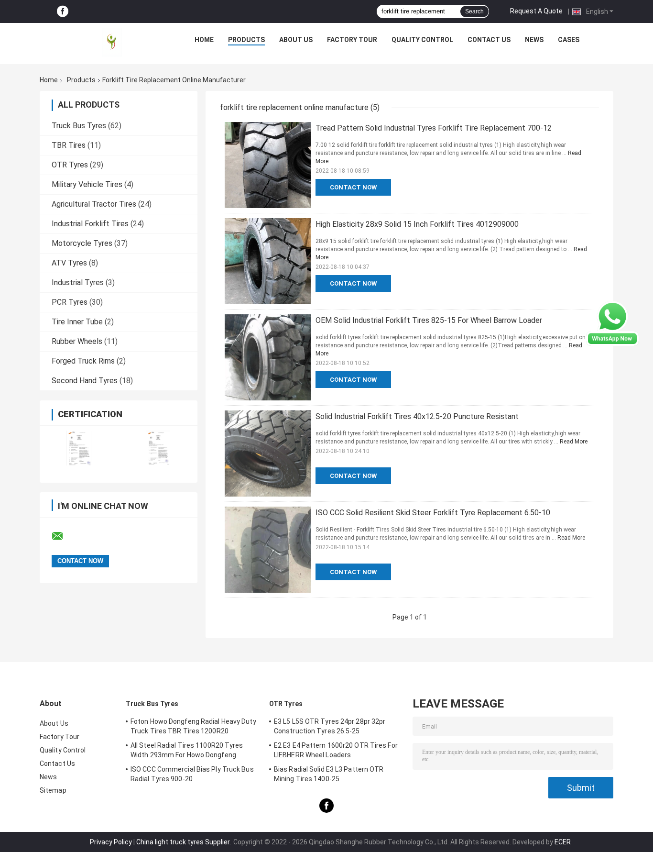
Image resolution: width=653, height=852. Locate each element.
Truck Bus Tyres (79, 125)
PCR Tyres (69, 302)
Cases (568, 40)
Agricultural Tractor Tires (94, 204)
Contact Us (489, 40)
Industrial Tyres (78, 282)
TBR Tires (69, 145)
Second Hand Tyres (85, 380)
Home (204, 40)
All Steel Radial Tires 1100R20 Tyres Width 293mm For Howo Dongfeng (187, 750)
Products (246, 40)
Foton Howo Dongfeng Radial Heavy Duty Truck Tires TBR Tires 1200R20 (193, 726)
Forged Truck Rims (83, 360)
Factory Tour (352, 40)
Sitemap (53, 790)
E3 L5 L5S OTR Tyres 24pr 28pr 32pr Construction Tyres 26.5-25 (329, 726)
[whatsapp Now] (612, 323)
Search (474, 11)
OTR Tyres (70, 164)
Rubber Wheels (77, 341)
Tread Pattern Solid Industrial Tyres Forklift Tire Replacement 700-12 (434, 128)
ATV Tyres (69, 262)
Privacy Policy (111, 842)
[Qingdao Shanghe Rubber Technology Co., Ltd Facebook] (62, 12)
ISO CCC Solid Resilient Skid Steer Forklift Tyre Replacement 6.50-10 (433, 512)
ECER (563, 842)
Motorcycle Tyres (82, 243)
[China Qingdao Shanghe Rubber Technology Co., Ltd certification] (79, 448)
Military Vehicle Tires (87, 184)
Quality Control (422, 40)
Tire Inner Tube (77, 321)
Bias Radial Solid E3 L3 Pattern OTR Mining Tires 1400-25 (329, 774)
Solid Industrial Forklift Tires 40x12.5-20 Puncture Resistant (417, 416)
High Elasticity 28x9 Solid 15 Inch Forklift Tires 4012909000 (417, 224)
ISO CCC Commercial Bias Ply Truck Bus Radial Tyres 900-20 (192, 774)
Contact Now (353, 187)
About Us (296, 40)
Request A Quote (536, 11)
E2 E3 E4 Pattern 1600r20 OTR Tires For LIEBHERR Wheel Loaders (336, 750)
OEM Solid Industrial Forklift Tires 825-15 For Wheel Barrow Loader (429, 320)
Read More (574, 441)
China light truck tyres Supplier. (184, 842)
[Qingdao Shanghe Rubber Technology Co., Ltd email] (64, 536)
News (534, 40)
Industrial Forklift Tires (90, 223)
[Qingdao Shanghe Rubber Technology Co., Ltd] (111, 42)
